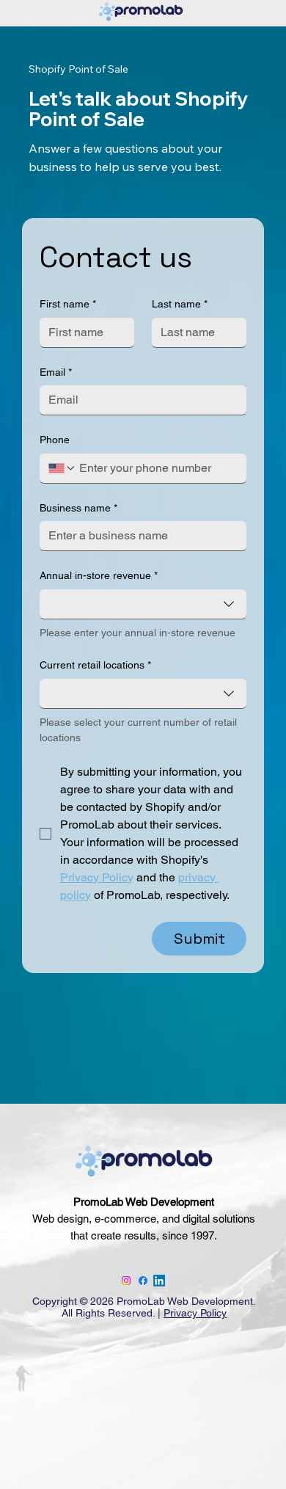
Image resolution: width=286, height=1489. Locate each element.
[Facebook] (143, 1280)
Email (56, 372)
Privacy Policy (195, 1313)
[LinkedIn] (159, 1280)
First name (68, 304)
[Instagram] (126, 1280)
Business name (78, 508)
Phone (55, 439)
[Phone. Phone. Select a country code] (62, 468)
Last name (180, 304)
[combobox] (143, 604)
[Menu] (43, 1268)
